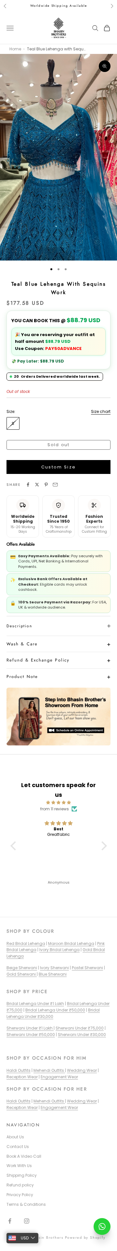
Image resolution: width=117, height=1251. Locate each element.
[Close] (102, 577)
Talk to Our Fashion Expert (53, 669)
